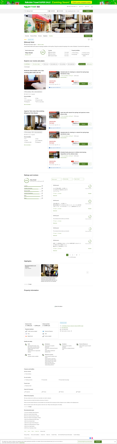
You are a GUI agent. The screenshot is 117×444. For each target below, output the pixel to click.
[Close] (115, 441)
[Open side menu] (92, 7)
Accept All (98, 441)
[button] (30, 7)
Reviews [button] (40, 35)
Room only (46, 64)
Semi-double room (54, 64)
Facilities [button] (51, 35)
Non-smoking (62, 64)
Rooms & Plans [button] (33, 35)
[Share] (91, 39)
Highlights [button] (45, 35)
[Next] (87, 272)
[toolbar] (56, 11)
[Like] (89, 39)
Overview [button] (27, 35)
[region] (58, 442)
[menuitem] (72, 6)
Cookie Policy (22, 442)
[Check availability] (89, 83)
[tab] (82, 64)
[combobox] (36, 11)
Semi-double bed (71, 64)
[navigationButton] (64, 255)
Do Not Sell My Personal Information (85, 441)
